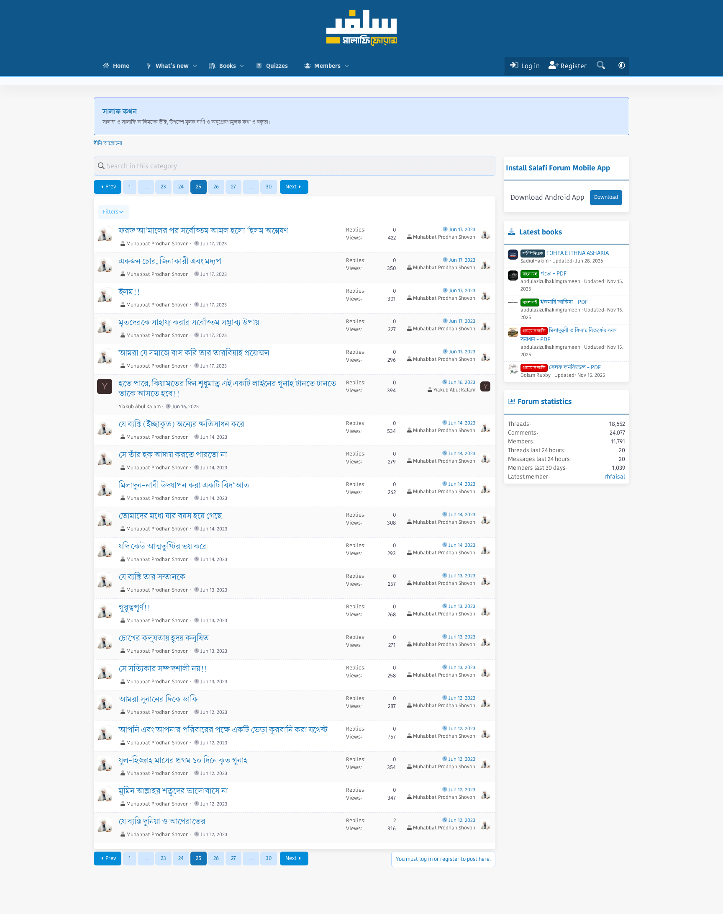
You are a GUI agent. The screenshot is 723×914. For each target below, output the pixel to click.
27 (233, 187)
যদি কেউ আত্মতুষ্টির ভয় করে (163, 547)
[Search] (600, 66)
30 (269, 187)
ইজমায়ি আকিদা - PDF (555, 302)
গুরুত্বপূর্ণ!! (134, 608)
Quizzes (277, 65)
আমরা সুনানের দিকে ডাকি (158, 699)
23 (163, 187)
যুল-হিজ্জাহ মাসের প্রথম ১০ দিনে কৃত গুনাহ (183, 761)
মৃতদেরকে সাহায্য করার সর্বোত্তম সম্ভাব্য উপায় (189, 323)
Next (291, 187)
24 (181, 187)
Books (227, 65)
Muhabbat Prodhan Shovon (157, 243)
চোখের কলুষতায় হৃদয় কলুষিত (164, 638)
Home (121, 65)
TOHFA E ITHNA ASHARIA (566, 253)
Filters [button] (110, 212)
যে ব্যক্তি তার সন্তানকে (152, 577)
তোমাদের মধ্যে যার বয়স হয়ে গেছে (170, 516)
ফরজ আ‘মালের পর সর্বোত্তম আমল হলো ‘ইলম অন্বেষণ (203, 231)
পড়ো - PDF (545, 273)
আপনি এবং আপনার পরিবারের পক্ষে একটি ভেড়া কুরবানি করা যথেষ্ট (223, 730)
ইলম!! (129, 292)
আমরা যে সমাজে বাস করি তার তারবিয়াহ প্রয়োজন (194, 353)
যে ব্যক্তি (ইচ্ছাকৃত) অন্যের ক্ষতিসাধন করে (181, 424)
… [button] (146, 187)
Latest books (540, 232)
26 (216, 187)
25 (198, 187)
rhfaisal (615, 476)
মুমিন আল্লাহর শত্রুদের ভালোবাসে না (173, 791)
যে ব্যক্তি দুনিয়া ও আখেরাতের (162, 822)
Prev (110, 187)
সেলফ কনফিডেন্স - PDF (562, 367)
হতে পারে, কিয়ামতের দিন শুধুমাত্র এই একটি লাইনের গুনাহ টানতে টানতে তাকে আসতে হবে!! (227, 389)
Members (327, 65)
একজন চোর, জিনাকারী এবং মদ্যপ (170, 262)
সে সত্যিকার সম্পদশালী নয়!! (163, 669)
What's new (172, 65)
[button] (195, 66)
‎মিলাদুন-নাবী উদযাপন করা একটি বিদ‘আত (184, 486)
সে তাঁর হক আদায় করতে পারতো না (173, 455)
